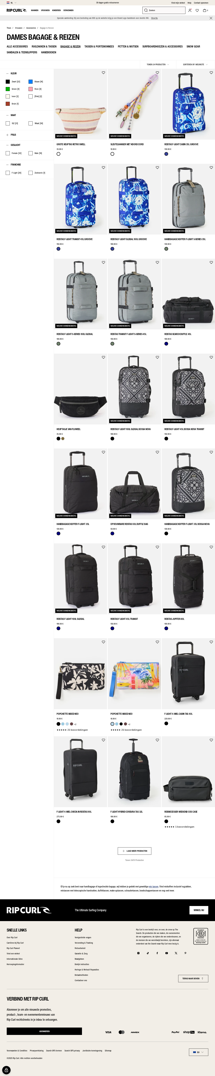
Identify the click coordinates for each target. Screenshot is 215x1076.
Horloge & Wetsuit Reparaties (87, 970)
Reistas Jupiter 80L (174, 619)
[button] (211, 18)
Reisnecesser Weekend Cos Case (180, 812)
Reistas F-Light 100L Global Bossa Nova (131, 429)
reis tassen (153, 886)
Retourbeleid (80, 948)
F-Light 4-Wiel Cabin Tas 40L (178, 714)
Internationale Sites (15, 959)
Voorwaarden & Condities (17, 1051)
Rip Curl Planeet (13, 948)
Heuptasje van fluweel (69, 429)
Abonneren (44, 1031)
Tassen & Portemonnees (99, 46)
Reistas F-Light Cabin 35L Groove (181, 144)
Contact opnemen (201, 3)
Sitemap (108, 1051)
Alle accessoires (17, 46)
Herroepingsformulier (15, 964)
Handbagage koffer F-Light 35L (73, 524)
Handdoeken (48, 52)
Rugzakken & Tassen (44, 46)
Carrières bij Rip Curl (15, 943)
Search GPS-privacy (72, 1051)
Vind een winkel (13, 953)
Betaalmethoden (81, 975)
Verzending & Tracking (84, 943)
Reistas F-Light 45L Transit (124, 619)
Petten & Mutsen (128, 46)
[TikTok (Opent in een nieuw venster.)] (148, 953)
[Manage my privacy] (6, 1070)
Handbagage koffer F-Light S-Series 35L (185, 239)
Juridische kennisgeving (92, 1051)
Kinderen (56, 10)
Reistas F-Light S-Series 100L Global (75, 334)
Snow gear (193, 46)
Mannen (34, 10)
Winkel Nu (199, 910)
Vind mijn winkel (178, 3)
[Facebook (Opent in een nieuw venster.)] (157, 953)
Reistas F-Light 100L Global (70, 619)
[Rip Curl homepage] (17, 10)
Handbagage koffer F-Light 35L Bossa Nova (186, 524)
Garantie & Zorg (81, 953)
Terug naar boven (190, 978)
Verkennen (68, 10)
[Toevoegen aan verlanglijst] (103, 72)
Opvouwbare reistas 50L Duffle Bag (129, 524)
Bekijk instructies (82, 964)
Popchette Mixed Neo (67, 714)
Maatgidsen (79, 959)
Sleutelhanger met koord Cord (127, 144)
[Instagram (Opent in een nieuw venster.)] (138, 953)
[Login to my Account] (190, 10)
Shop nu (154, 18)
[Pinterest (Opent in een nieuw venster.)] (185, 953)
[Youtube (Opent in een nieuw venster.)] (166, 953)
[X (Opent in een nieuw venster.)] (176, 953)
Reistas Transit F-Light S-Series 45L (128, 334)
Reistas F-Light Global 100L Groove (129, 239)
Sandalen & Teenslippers (22, 52)
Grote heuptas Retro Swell (71, 144)
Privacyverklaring (37, 1051)
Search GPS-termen (54, 1051)
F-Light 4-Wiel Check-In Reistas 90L (74, 812)
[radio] (58, 154)
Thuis (9, 28)
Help (189, 3)
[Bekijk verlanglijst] (197, 10)
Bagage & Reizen (47, 28)
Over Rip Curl (12, 937)
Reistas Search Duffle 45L (177, 334)
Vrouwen (45, 10)
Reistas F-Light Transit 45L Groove (75, 239)
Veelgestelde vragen (83, 937)
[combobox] (198, 1052)
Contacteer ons (81, 980)
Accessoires (31, 28)
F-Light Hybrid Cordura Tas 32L (127, 812)
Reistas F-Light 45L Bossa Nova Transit (184, 429)
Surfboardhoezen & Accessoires (162, 46)
